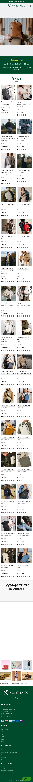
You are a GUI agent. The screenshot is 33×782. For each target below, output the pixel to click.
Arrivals (16, 78)
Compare (14, 89)
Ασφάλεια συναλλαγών (7, 770)
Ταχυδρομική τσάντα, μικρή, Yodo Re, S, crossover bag (24, 305)
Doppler (3, 739)
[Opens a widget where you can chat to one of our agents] (26, 779)
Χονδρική (3, 760)
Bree (2, 731)
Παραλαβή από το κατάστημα (9, 752)
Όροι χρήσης (4, 768)
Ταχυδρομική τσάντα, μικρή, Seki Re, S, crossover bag (24, 271)
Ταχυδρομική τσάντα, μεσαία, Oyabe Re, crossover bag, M (8, 373)
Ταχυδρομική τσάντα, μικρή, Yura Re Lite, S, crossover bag (7, 172)
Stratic (2, 741)
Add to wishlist (14, 86)
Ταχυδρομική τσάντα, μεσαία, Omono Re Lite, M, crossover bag (23, 104)
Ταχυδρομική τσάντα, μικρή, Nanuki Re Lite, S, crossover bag (23, 138)
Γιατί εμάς (3, 750)
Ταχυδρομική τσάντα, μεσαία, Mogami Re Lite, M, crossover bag (8, 138)
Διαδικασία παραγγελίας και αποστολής (11, 773)
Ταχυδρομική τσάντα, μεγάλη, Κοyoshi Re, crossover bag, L (7, 339)
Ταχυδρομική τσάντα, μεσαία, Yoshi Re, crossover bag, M (24, 339)
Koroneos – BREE (14, 780)
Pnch (2, 734)
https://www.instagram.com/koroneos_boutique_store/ (14, 683)
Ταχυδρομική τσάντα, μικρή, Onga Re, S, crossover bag (24, 373)
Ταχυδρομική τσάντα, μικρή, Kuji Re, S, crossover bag (8, 305)
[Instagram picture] (5, 665)
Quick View (14, 92)
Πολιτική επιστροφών (6, 755)
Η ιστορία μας (4, 729)
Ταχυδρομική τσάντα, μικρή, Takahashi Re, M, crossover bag (7, 271)
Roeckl (2, 736)
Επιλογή (5, 110)
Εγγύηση (3, 757)
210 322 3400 (21, 1)
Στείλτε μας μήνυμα (8, 716)
